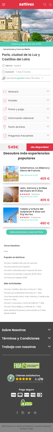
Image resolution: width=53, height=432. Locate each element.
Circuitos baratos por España (17, 266)
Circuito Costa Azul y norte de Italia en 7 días (24, 303)
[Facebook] (17, 413)
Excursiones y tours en (16, 49)
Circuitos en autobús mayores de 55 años (22, 274)
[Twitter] (29, 413)
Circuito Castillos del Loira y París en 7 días (23, 289)
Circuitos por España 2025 (15, 277)
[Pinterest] (35, 413)
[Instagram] (22, 413)
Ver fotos (46, 12)
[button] (44, 4)
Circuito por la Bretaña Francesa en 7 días (23, 293)
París (6, 251)
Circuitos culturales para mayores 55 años (23, 270)
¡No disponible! (40, 147)
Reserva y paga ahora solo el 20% (26, 44)
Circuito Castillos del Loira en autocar (20, 263)
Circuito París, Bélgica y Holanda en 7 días (22, 306)
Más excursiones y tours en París (26, 232)
